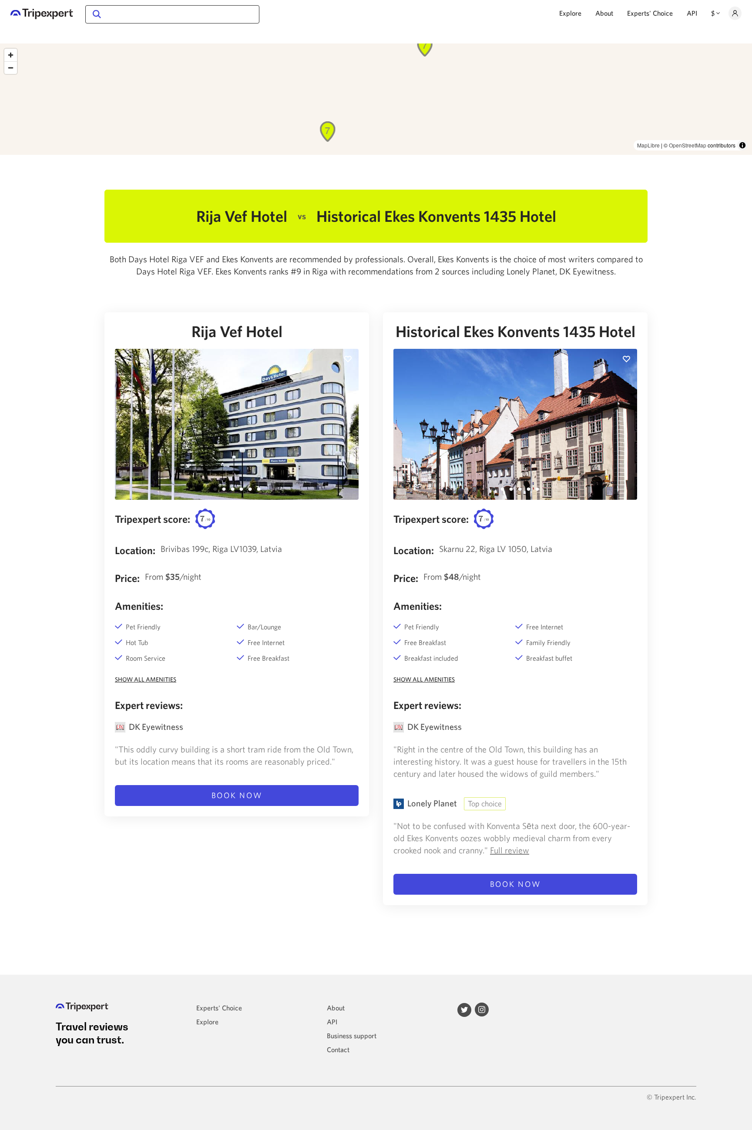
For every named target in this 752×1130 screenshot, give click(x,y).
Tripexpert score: (152, 519)
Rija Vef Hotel (236, 331)
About (604, 13)
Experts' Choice (650, 13)
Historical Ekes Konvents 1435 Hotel (515, 331)
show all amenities (145, 679)
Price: (127, 578)
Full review (509, 850)
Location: (135, 550)
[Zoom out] (10, 67)
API (692, 13)
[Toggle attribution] (742, 145)
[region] (376, 99)
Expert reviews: (149, 705)
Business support (351, 1036)
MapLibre (648, 145)
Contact (338, 1049)
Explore (570, 13)
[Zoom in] (10, 55)
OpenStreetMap (687, 145)
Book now (237, 795)
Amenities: (139, 606)
